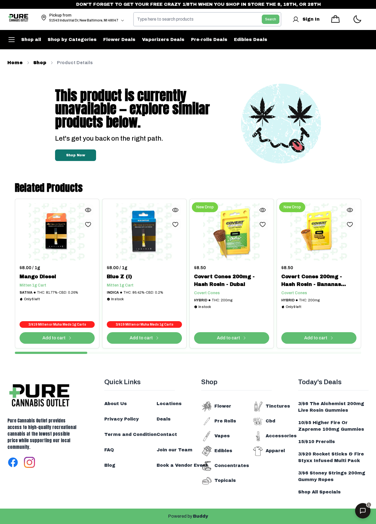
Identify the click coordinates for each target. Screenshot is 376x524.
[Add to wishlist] (88, 224)
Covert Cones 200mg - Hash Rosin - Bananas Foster (311, 281)
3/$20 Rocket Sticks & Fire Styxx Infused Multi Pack (331, 457)
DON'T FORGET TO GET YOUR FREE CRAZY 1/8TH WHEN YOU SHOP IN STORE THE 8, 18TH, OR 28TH (192, 4)
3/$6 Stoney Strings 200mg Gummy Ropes (331, 476)
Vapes (222, 435)
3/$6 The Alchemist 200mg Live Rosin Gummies (331, 407)
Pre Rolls (225, 421)
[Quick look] (88, 209)
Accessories (281, 435)
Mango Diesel (38, 276)
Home (15, 62)
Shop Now (75, 155)
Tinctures (278, 406)
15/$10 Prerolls (316, 441)
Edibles (223, 450)
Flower (222, 406)
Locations (169, 403)
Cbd (270, 421)
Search (270, 19)
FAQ (109, 449)
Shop (40, 62)
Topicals (225, 480)
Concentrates (231, 465)
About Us (115, 403)
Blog (109, 465)
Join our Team (174, 449)
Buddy (200, 516)
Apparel (275, 450)
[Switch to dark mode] (357, 19)
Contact (167, 434)
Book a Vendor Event (182, 465)
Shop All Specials (319, 492)
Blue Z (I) (119, 276)
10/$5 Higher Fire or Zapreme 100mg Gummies (331, 426)
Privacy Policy (121, 419)
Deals (164, 419)
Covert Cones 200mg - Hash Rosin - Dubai (224, 280)
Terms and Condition (130, 434)
